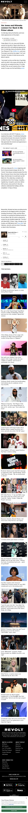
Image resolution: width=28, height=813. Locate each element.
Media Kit (18, 750)
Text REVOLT (5, 766)
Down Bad (20, 223)
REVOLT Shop (6, 768)
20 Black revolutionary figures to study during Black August (12, 291)
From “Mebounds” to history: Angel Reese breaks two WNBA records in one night (13, 653)
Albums (6, 264)
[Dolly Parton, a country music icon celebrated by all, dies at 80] (14, 664)
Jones (22, 134)
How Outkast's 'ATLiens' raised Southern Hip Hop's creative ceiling (13, 451)
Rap (21, 264)
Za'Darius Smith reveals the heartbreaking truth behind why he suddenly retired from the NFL (13, 383)
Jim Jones (17, 264)
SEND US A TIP (14, 779)
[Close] (26, 798)
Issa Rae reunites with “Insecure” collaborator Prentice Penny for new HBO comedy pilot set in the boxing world (13, 584)
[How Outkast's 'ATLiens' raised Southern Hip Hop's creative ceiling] (14, 441)
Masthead (18, 746)
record (22, 68)
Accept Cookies (14, 810)
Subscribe (4, 762)
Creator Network (6, 752)
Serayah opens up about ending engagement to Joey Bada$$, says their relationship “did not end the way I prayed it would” (13, 697)
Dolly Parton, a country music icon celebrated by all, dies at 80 (11, 674)
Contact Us (5, 764)
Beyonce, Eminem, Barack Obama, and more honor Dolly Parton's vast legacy (12, 519)
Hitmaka (11, 264)
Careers (18, 752)
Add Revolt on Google (10, 40)
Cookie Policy (11, 804)
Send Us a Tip (19, 748)
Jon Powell (6, 38)
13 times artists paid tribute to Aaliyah (12, 539)
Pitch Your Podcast (7, 750)
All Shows (4, 744)
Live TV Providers (6, 748)
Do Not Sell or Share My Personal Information (14, 807)
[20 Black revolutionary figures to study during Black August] (14, 281)
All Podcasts (5, 746)
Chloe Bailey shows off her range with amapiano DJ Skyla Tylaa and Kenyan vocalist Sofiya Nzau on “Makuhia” (12, 336)
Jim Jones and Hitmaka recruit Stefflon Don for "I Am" (19, 153)
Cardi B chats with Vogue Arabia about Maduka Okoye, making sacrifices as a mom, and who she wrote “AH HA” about (12, 429)
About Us (18, 744)
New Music (4, 22)
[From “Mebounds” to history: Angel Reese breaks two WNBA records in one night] (14, 642)
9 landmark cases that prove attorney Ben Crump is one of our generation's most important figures (13, 720)
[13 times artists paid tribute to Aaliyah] (14, 530)
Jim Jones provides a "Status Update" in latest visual (18, 161)
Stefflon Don (16, 51)
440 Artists (5, 754)
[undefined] (7, 153)
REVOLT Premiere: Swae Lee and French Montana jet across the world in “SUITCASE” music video (13, 630)
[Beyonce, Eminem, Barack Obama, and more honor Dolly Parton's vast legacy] (14, 509)
